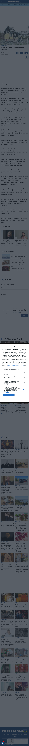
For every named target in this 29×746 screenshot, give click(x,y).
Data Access (14, 399)
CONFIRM (8, 395)
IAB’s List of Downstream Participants (16, 365)
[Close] (26, 346)
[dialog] (14, 373)
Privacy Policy (22, 399)
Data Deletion (7, 399)
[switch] (24, 372)
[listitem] (14, 369)
